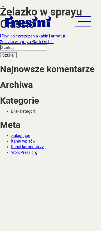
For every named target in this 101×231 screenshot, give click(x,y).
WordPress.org (24, 152)
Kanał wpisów (23, 141)
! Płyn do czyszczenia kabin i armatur (32, 36)
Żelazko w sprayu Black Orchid (27, 41)
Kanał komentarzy (27, 147)
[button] (83, 21)
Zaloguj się (20, 135)
